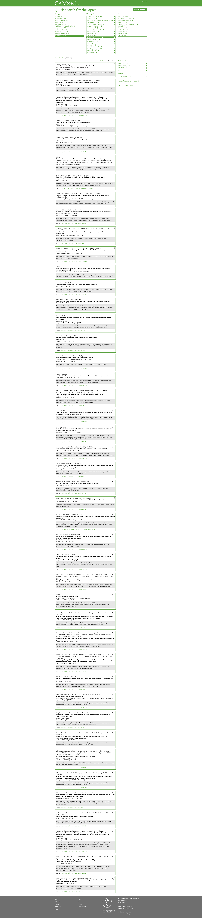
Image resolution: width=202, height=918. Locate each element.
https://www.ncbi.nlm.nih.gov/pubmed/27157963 (74, 569)
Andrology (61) (91, 52)
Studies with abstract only (125, 76)
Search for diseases (139, 9)
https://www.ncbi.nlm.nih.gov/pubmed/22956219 (74, 351)
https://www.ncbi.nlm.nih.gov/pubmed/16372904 (74, 115)
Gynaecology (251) (92, 22)
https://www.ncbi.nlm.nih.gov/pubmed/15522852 (74, 509)
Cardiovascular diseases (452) (95, 30)
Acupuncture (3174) (60, 28)
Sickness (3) (121, 35)
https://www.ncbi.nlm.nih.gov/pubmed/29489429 (74, 768)
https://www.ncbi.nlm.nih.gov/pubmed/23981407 (74, 385)
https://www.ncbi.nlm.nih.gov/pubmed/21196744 (74, 261)
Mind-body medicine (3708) (62, 22)
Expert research (83, 906)
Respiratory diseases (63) (93, 16)
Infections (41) (91, 33)
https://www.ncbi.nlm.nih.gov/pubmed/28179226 (74, 671)
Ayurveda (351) (59, 16)
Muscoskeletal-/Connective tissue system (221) (99, 20)
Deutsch (144, 1)
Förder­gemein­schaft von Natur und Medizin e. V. (108, 911)
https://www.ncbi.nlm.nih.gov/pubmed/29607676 (74, 891)
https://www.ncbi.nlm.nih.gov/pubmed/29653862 (74, 873)
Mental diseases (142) (93, 41)
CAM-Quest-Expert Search (125, 85)
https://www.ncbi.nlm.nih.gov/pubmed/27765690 (74, 649)
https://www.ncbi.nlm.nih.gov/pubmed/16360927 (74, 152)
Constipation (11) (123, 32)
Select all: (111, 61)
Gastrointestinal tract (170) (94, 37)
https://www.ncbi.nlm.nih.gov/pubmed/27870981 (74, 689)
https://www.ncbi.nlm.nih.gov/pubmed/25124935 (74, 476)
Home (56, 899)
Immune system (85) (92, 32)
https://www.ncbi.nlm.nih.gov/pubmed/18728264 (74, 493)
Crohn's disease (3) (123, 30)
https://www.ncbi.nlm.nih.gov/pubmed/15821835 (74, 442)
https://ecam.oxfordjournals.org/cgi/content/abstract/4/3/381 (77, 188)
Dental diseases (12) (92, 50)
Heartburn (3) (122, 33)
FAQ (80, 901)
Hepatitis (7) (121, 26)
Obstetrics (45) (91, 45)
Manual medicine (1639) (61, 20)
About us (57, 901)
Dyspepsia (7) (122, 22)
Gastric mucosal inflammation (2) (127, 24)
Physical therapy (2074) (61, 32)
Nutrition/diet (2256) (60, 35)
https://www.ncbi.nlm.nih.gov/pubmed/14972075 (74, 369)
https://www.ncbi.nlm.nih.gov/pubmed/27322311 (74, 728)
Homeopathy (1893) (60, 18)
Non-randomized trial (124, 65)
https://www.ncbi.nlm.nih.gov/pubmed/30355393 (74, 826)
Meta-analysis (122, 71)
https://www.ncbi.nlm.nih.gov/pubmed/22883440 (74, 405)
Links (80, 899)
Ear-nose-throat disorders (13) (95, 24)
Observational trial (123, 63)
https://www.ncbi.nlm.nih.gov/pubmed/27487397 (74, 708)
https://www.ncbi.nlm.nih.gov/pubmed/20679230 (74, 243)
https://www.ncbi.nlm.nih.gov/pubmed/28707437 (74, 788)
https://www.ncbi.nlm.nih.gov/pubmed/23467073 (74, 422)
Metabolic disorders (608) (94, 47)
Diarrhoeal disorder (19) (124, 20)
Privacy (56, 909)
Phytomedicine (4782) (61, 24)
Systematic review (123, 69)
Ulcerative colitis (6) (123, 16)
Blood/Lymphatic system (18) (94, 49)
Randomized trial (123, 67)
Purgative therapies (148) (62, 33)
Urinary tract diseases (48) (94, 26)
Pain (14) (89, 43)
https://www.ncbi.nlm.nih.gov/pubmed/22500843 (74, 331)
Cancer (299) (90, 35)
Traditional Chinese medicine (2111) (65, 26)
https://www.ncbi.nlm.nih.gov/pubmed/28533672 (74, 808)
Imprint (57, 904)
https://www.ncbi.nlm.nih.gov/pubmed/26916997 (74, 549)
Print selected (103, 61)
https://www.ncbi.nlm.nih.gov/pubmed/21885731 (74, 589)
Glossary (81, 904)
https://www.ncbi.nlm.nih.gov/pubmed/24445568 (74, 458)
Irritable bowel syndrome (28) (126, 18)
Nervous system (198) (92, 39)
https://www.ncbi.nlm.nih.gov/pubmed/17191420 (74, 294)
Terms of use (58, 906)
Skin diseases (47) (92, 28)
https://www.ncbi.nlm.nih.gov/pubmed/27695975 (74, 628)
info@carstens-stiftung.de (125, 912)
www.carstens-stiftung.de (124, 914)
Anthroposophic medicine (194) (63, 30)
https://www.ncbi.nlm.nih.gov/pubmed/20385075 (74, 223)
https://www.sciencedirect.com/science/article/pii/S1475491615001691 (80, 529)
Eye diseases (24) (91, 18)
